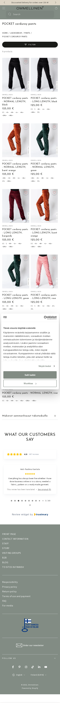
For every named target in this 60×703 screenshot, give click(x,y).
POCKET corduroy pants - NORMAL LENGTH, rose (30, 393)
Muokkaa (28, 383)
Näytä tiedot (45, 366)
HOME (5, 33)
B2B (4, 557)
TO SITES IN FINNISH (13, 567)
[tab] (11, 500)
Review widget (20, 514)
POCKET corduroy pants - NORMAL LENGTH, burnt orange (15, 167)
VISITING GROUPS (11, 552)
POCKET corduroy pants (14, 36)
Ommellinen (33, 685)
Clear (50, 14)
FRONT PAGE (9, 534)
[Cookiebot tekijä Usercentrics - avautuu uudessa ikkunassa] (44, 318)
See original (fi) (44, 490)
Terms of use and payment (16, 596)
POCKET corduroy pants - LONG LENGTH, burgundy (15, 232)
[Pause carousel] (30, 505)
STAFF (5, 543)
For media (7, 605)
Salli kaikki (30, 375)
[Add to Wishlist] (25, 61)
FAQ (4, 600)
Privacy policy (9, 586)
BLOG (5, 562)
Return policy (9, 591)
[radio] (3, 113)
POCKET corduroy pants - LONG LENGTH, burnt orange (44, 232)
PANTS (27, 33)
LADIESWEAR (16, 33)
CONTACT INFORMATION (15, 538)
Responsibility (10, 582)
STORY (5, 548)
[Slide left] (4, 2)
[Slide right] (55, 2)
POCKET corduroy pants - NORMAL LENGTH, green (44, 167)
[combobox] (29, 14)
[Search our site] (9, 14)
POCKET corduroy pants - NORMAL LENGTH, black (15, 101)
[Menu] (4, 8)
